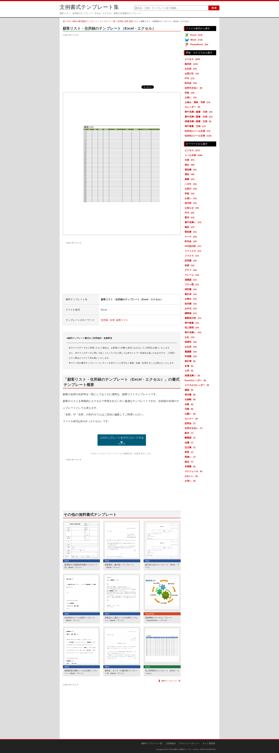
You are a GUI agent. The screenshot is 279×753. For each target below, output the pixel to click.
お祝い (191, 97)
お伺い (190, 480)
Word (196, 39)
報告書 (191, 231)
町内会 (191, 83)
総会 (189, 461)
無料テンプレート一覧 (171, 681)
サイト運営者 (208, 743)
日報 (189, 409)
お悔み (191, 298)
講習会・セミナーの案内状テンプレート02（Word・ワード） (121, 672)
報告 (189, 227)
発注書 (190, 394)
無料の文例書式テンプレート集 (184, 749)
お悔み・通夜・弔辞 (197, 102)
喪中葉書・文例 (195, 126)
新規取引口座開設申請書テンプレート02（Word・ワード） (80, 566)
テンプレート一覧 (107, 21)
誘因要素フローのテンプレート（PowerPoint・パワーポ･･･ (158, 619)
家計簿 (190, 361)
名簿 (126, 21)
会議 (189, 442)
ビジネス (192, 59)
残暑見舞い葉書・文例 (198, 121)
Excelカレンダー (195, 380)
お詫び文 (192, 73)
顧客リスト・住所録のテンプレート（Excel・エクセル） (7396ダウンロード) (122, 440)
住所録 (120, 21)
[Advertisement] (122, 59)
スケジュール (193, 471)
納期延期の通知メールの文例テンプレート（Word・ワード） (80, 672)
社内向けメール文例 (198, 135)
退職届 (191, 279)
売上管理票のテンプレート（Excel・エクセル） (162, 672)
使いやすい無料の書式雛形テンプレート (80, 21)
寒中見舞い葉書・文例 (198, 111)
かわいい (191, 476)
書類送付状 (193, 318)
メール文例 (193, 155)
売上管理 (192, 327)
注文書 (190, 447)
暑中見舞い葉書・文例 (198, 116)
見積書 (190, 466)
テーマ (191, 236)
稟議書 (191, 351)
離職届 (190, 437)
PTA (189, 78)
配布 (189, 433)
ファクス (192, 255)
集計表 (191, 294)
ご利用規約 (170, 743)
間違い (190, 457)
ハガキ (191, 184)
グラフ (191, 270)
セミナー (191, 418)
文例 (189, 160)
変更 (189, 452)
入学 (189, 370)
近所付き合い (193, 88)
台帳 (189, 404)
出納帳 (190, 399)
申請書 (191, 356)
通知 (189, 174)
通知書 (191, 169)
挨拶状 (191, 342)
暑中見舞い (193, 222)
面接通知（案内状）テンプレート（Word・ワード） (119, 566)
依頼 (189, 265)
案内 (189, 217)
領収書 (191, 289)
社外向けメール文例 (197, 131)
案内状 (191, 64)
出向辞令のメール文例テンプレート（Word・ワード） (79, 619)
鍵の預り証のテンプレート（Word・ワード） (162, 566)
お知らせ (192, 208)
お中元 (191, 308)
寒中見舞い (193, 332)
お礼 (189, 337)
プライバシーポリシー (189, 743)
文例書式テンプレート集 (89, 7)
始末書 (191, 303)
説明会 (190, 423)
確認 (189, 390)
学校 (189, 92)
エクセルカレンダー (197, 385)
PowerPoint (199, 44)
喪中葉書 (192, 323)
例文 (189, 164)
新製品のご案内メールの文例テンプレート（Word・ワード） (121, 619)
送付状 (191, 203)
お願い (190, 413)
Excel (196, 35)
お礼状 (191, 68)
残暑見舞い (192, 375)
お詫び (191, 188)
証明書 (191, 260)
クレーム (192, 275)
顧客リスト (134, 21)
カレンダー (192, 107)
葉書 (189, 179)
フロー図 (192, 284)
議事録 (191, 313)
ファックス (193, 251)
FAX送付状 (193, 246)
